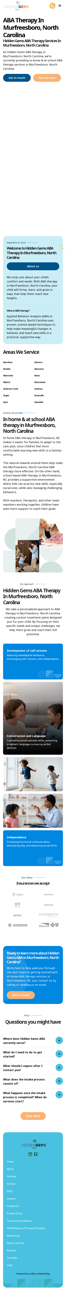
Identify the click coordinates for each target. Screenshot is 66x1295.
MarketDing (44, 1273)
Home (10, 1161)
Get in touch (17, 78)
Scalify (32, 1273)
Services (11, 1176)
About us (33, 266)
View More (33, 1116)
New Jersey (13, 1235)
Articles (11, 1183)
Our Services (47, 78)
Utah (9, 1265)
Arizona (11, 1250)
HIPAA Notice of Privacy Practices (26, 1228)
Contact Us (13, 1206)
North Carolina (15, 1243)
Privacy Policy (14, 1213)
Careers (11, 1198)
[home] (16, 5)
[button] (60, 6)
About (10, 1169)
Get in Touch (20, 995)
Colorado (12, 1258)
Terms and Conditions (19, 1221)
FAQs (10, 1191)
